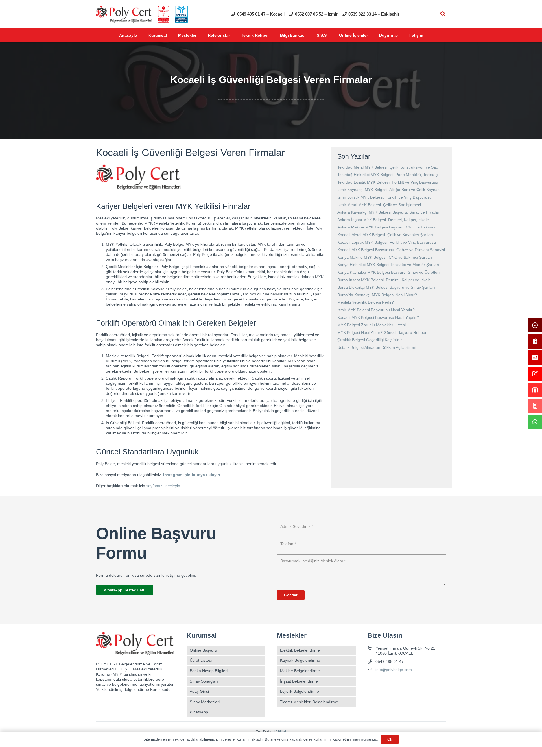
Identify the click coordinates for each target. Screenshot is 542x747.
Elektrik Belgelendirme (300, 650)
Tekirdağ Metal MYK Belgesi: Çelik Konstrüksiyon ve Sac (387, 167)
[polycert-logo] (124, 14)
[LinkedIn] (402, 683)
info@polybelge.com (393, 669)
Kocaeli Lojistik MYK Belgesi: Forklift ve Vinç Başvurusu (386, 242)
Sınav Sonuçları (204, 681)
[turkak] (163, 14)
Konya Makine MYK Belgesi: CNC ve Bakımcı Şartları (384, 257)
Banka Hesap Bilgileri (209, 670)
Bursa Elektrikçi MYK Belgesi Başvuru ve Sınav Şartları (386, 287)
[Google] (392, 683)
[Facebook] (372, 683)
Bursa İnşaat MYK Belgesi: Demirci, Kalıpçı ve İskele (384, 280)
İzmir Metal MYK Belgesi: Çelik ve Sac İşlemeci (379, 204)
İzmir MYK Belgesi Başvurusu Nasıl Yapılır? (376, 310)
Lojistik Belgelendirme (299, 691)
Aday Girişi (199, 691)
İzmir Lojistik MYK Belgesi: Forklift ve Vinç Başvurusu (384, 197)
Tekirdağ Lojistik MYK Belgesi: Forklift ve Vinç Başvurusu (387, 182)
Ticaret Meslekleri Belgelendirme (309, 702)
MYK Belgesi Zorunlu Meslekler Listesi (371, 325)
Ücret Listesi (201, 660)
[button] (443, 13)
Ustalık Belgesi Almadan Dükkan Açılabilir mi (376, 347)
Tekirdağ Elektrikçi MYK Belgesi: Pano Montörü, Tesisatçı (388, 174)
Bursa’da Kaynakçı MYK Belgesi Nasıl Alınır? (377, 295)
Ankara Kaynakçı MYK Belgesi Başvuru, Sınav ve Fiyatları (388, 212)
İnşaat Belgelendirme (299, 681)
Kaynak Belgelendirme (300, 660)
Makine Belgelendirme (300, 670)
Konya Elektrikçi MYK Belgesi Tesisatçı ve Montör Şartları (388, 264)
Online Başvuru (203, 650)
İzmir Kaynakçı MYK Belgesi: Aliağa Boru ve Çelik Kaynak (388, 189)
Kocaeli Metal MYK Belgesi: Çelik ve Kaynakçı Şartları (385, 234)
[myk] (181, 14)
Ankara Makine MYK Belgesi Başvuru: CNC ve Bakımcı (386, 227)
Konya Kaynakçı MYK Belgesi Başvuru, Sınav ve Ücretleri (388, 272)
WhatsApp (199, 712)
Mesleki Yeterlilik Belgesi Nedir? (365, 302)
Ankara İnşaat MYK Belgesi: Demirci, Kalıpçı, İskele (383, 219)
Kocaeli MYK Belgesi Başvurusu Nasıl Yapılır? (378, 317)
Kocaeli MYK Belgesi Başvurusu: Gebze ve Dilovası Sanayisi (391, 249)
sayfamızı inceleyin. (163, 486)
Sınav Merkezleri (205, 702)
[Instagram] (382, 683)
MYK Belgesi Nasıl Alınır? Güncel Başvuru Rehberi (382, 332)
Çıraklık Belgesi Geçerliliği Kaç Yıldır (369, 339)
